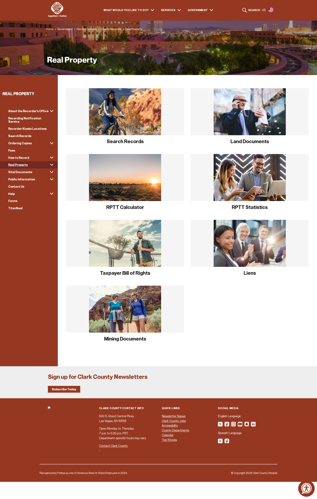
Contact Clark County (113, 446)
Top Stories (169, 440)
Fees (11, 150)
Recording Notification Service (24, 120)
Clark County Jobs (174, 421)
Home (49, 29)
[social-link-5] (246, 425)
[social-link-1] (220, 425)
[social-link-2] (227, 425)
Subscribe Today (64, 389)
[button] (29, 111)
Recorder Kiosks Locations (27, 128)
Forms (12, 201)
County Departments (175, 430)
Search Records (19, 136)
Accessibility (170, 425)
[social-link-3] (233, 425)
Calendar (168, 435)
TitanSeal (15, 208)
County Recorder (111, 29)
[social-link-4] (240, 425)
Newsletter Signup (174, 416)
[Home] (57, 16)
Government (65, 29)
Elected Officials (87, 29)
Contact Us (16, 186)
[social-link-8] (227, 442)
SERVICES (168, 10)
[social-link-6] (253, 425)
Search (254, 10)
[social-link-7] (220, 442)
